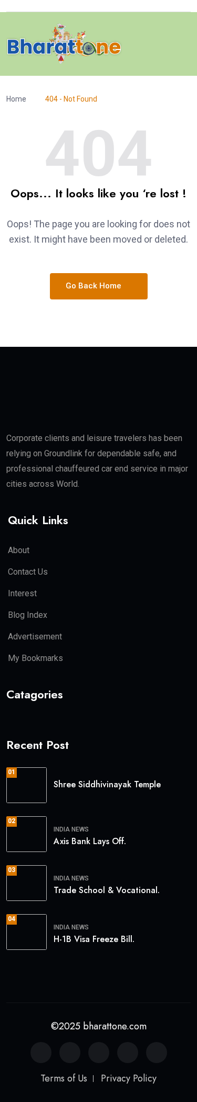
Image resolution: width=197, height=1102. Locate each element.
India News (71, 829)
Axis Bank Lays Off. (90, 841)
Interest (22, 593)
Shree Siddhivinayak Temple (107, 784)
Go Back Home (94, 285)
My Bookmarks (35, 658)
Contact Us (28, 572)
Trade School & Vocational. (107, 890)
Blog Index (27, 615)
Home (17, 99)
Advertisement (35, 637)
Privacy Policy (129, 1078)
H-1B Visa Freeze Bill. (94, 939)
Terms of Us (63, 1078)
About (18, 550)
